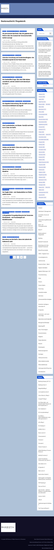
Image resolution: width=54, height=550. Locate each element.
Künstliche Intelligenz (43, 304)
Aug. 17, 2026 (6, 62)
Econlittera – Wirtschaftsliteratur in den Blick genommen (44, 417)
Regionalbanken (23, 31)
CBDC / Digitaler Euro (43, 253)
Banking (40, 238)
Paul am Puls (41, 486)
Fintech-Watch (18, 55)
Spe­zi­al (51, 545)
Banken (42, 104)
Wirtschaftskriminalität (43, 361)
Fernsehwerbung (42, 274)
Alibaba (41, 94)
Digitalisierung (43, 124)
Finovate (40, 443)
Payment (42, 164)
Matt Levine (41, 470)
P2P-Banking (41, 482)
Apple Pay (42, 101)
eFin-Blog (40, 422)
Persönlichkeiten (42, 333)
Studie (41, 187)
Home (35, 539)
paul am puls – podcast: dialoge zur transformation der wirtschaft (44, 491)
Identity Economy (42, 455)
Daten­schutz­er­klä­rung (34, 542)
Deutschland (43, 121)
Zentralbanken (6, 189)
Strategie (42, 184)
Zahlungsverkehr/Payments (45, 368)
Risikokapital (41, 347)
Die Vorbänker (41, 408)
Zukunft (42, 194)
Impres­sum (30, 545)
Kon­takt (34, 545)
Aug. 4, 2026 (6, 130)
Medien (41, 159)
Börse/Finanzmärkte (19, 188)
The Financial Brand (43, 508)
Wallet (41, 189)
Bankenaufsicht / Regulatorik (13, 31)
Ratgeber (40, 336)
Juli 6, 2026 (6, 173)
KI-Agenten (41, 310)
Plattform (42, 172)
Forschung (41, 288)
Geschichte (42, 137)
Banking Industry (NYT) (44, 381)
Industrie (41, 147)
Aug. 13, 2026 (6, 86)
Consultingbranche (42, 257)
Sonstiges (40, 354)
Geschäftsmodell (43, 139)
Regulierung (42, 174)
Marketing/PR (41, 326)
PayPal (41, 169)
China (41, 111)
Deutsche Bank (43, 119)
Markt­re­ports (41, 545)
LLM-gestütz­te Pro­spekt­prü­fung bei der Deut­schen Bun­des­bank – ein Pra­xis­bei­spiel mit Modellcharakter (17, 217)
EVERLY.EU (41, 429)
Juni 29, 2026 (6, 196)
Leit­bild (37, 545)
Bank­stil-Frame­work (40, 539)
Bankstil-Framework (43, 241)
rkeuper (13, 40)
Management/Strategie (43, 322)
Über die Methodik (45, 548)
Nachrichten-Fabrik (43, 474)
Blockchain (42, 109)
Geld (48, 134)
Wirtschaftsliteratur (42, 364)
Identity (41, 144)
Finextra (40, 439)
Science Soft (41, 496)
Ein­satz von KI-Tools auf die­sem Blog (45, 542)
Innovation (42, 149)
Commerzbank (43, 114)
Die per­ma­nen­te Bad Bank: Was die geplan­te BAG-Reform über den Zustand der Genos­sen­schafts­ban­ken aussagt (17, 36)
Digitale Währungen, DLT (44, 271)
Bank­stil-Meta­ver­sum (49, 539)
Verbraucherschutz (42, 357)
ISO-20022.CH (41, 463)
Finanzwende (41, 436)
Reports (40, 343)
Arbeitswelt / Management (44, 211)
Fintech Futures (42, 446)
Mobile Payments (44, 162)
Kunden (42, 157)
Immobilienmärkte (42, 292)
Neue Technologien (43, 329)
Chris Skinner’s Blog (43, 395)
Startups (42, 182)
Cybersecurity (41, 260)
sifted (39, 499)
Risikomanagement (26, 101)
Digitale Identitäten (42, 267)
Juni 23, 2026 (6, 244)
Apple (41, 99)
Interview (42, 154)
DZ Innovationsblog (43, 412)
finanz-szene (41, 432)
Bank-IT (40, 229)
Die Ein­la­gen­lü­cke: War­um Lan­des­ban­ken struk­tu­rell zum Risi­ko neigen (44, 51)
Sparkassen (42, 179)
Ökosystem (42, 197)
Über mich (51, 548)
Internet (42, 152)
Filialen (41, 132)
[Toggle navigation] (25, 17)
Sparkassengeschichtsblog (44, 503)
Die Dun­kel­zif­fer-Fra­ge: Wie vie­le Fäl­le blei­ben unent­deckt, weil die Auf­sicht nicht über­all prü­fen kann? (16, 82)
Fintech (41, 134)
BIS (48, 104)
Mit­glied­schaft (47, 545)
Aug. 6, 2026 (6, 108)
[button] (51, 17)
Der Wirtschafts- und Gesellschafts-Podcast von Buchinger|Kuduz (44, 404)
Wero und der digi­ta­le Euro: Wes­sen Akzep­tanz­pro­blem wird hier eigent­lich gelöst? (44, 44)
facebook (42, 129)
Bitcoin (41, 106)
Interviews (40, 295)
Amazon (42, 96)
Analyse (4, 31)
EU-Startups (41, 425)
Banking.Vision (42, 384)
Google (41, 142)
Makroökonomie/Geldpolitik (44, 319)
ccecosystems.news (43, 391)
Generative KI (18, 211)
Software (42, 177)
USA (48, 187)
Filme (39, 278)
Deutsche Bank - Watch (44, 264)
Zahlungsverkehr (43, 192)
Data (41, 116)
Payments (42, 167)
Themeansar (23, 539)
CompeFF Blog (42, 399)
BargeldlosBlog (42, 388)
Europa (41, 127)
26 (21, 257)
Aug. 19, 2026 (6, 40)
